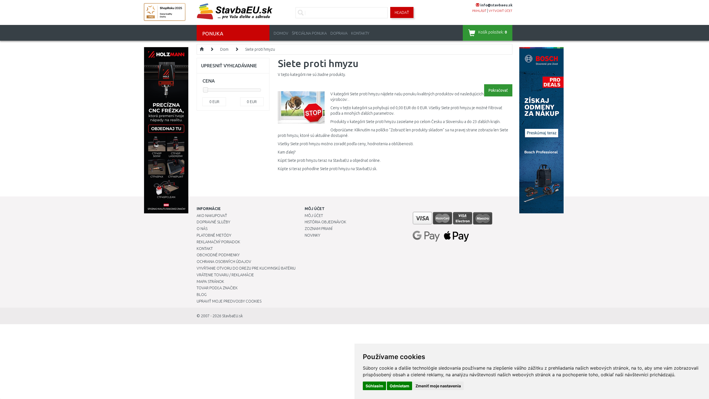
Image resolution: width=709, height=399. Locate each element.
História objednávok (325, 222)
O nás (202, 228)
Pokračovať (498, 90)
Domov (281, 33)
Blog (202, 294)
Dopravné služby (213, 222)
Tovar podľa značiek (217, 288)
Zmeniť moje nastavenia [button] (438, 385)
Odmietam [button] (399, 385)
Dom (224, 49)
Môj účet (314, 215)
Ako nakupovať (212, 215)
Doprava (339, 33)
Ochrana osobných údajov (224, 261)
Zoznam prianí (318, 228)
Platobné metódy (214, 235)
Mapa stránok (210, 281)
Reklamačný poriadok (218, 242)
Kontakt (205, 248)
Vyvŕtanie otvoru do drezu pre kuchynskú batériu (246, 268)
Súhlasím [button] (374, 385)
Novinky (312, 235)
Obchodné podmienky (218, 255)
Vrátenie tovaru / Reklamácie (225, 275)
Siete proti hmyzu (260, 49)
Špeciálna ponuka (309, 33)
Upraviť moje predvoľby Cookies (229, 301)
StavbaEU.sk (232, 316)
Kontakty (360, 33)
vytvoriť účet (500, 10)
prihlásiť (479, 10)
